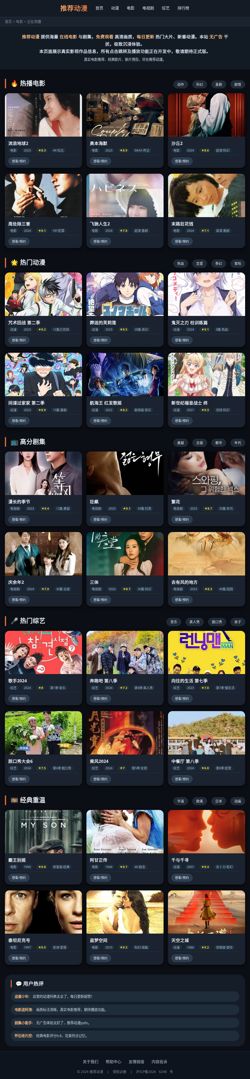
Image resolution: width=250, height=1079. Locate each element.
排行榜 (183, 8)
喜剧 (218, 84)
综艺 (166, 8)
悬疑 (180, 442)
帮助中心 (113, 1061)
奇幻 (218, 263)
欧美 (199, 801)
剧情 (237, 84)
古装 (199, 442)
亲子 (237, 621)
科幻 (199, 84)
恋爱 (199, 263)
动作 (180, 84)
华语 (180, 801)
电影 (131, 8)
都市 (218, 442)
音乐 (173, 621)
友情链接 (136, 1061)
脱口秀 (217, 621)
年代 (237, 442)
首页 (99, 8)
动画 (237, 801)
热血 (180, 263)
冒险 (237, 263)
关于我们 (90, 1061)
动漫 (115, 8)
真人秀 (194, 621)
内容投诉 (159, 1061)
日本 (218, 801)
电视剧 (148, 8)
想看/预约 (19, 161)
